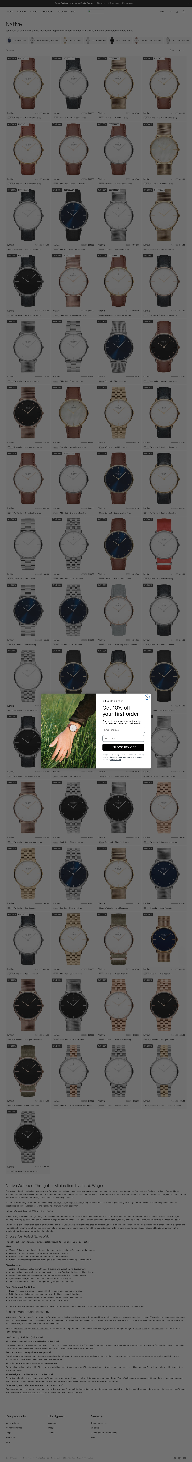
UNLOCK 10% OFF (123, 747)
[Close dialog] (147, 697)
